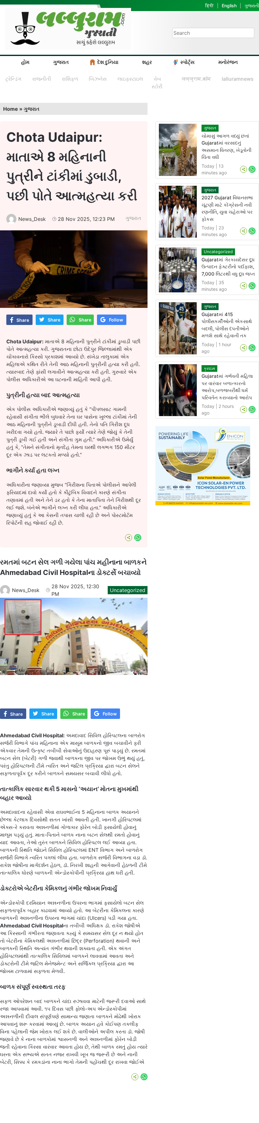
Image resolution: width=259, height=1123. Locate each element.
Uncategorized (127, 590)
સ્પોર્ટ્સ (187, 62)
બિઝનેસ (98, 79)
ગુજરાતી (251, 5)
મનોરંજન (228, 62)
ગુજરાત (61, 62)
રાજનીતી (41, 79)
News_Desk (32, 219)
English (229, 5)
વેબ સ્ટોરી (157, 83)
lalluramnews (238, 79)
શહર (147, 62)
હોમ (25, 62)
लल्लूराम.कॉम (196, 79)
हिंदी (209, 5)
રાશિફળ (70, 79)
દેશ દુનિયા (107, 62)
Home (10, 109)
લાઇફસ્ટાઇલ (130, 79)
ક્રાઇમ (209, 368)
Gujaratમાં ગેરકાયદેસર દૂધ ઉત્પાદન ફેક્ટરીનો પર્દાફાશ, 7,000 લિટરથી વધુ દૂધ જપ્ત (228, 267)
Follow (116, 319)
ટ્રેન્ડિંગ (13, 79)
